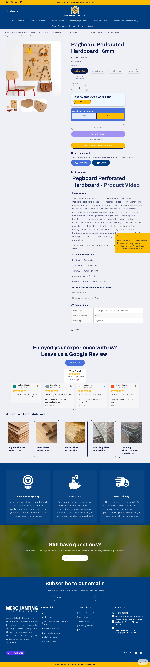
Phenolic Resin (85, 630)
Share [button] (76, 330)
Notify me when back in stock (98, 146)
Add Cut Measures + (82, 102)
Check (110, 116)
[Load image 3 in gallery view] (40, 105)
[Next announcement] (101, 2)
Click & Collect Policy (52, 637)
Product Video (122, 185)
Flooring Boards (86, 626)
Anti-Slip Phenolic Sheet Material (130, 450)
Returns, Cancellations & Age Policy (56, 623)
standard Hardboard (82, 202)
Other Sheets (84, 621)
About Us (48, 617)
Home (7, 32)
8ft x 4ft (81, 71)
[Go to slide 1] (73, 409)
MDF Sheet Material (43, 449)
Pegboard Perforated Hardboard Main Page (101, 32)
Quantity (74, 83)
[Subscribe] (94, 598)
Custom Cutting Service (89, 613)
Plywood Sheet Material (17, 449)
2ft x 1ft (81, 78)
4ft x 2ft (117, 71)
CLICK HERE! (75, 363)
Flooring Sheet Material (102, 449)
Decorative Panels (19, 32)
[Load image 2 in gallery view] (27, 105)
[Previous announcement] (48, 2)
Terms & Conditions (52, 629)
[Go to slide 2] (75, 409)
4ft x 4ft (99, 71)
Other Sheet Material (72, 449)
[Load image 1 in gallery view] (13, 105)
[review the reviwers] (38, 387)
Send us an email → (75, 558)
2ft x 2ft (135, 71)
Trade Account (50, 641)
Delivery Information (52, 633)
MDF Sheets (84, 617)
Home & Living (75, 32)
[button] (13, 11)
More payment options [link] (98, 140)
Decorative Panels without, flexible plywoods (48, 32)
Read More (49, 405)
